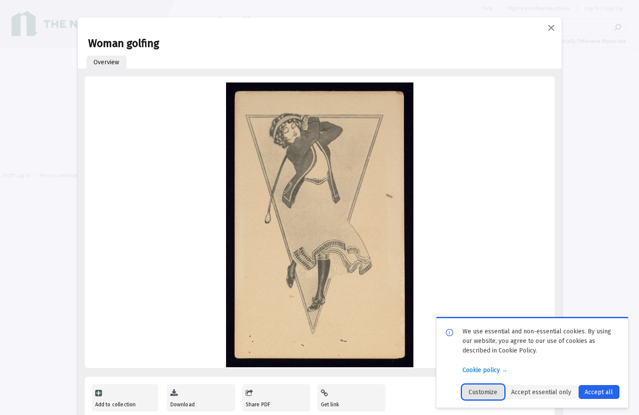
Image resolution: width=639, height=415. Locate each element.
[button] (551, 28)
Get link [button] (330, 405)
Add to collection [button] (115, 405)
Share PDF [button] (258, 405)
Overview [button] (106, 62)
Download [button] (182, 405)
